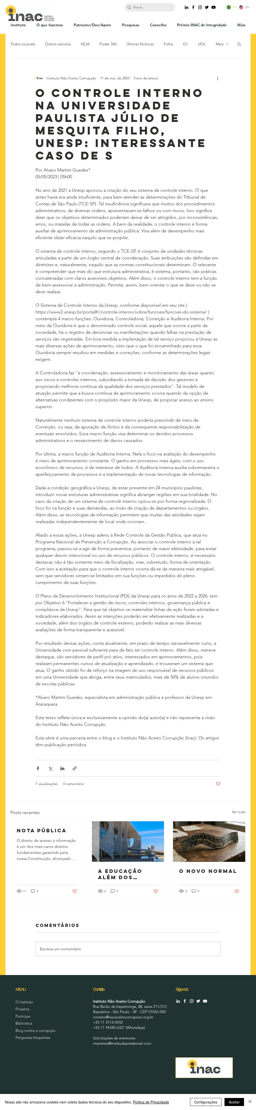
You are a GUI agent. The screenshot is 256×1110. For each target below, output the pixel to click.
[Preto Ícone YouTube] (213, 7)
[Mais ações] (217, 78)
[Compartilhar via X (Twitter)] (50, 768)
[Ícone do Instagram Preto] (200, 7)
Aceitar (234, 1101)
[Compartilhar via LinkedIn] (62, 768)
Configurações (205, 1101)
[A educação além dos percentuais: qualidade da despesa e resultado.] (128, 841)
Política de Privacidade (151, 1101)
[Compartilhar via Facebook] (38, 768)
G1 (185, 44)
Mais (220, 44)
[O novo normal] (209, 841)
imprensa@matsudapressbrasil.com (122, 1043)
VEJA (85, 44)
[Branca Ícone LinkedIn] (178, 1001)
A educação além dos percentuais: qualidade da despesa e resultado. (123, 874)
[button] (239, 44)
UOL (202, 44)
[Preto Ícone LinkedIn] (186, 7)
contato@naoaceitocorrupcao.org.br (123, 1017)
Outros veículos (58, 44)
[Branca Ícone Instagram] (191, 1001)
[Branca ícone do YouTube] (205, 1001)
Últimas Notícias (140, 44)
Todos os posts (22, 44)
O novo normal (208, 871)
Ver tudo (239, 812)
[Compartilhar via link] (74, 768)
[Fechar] (250, 1102)
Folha (168, 44)
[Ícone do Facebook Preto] (193, 7)
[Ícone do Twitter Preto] (206, 7)
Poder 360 (108, 44)
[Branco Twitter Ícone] (198, 1001)
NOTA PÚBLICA (42, 830)
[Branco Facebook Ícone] (184, 1001)
